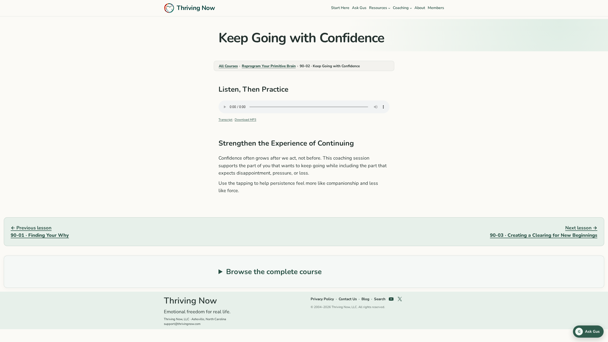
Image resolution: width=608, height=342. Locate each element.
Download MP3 (245, 120)
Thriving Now (196, 8)
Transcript (225, 120)
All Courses (228, 66)
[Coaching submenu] (411, 8)
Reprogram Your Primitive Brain (269, 66)
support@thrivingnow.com (182, 324)
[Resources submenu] (389, 8)
